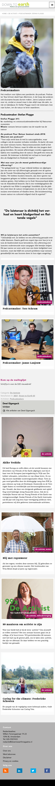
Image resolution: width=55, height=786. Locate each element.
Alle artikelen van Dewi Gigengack (21, 410)
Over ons (7, 751)
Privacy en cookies (10, 761)
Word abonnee (9, 754)
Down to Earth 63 (27, 396)
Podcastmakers (17, 399)
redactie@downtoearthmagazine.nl (17, 742)
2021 (16, 396)
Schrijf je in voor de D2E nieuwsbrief (16, 384)
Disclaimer (7, 757)
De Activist (15, 393)
